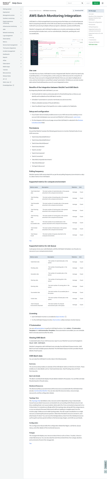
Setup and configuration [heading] (39, 112)
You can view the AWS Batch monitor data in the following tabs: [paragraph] (48, 359)
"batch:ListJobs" (37, 150)
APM (4, 29)
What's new (6, 82)
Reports (5, 57)
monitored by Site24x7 (40, 391)
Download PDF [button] (79, 10)
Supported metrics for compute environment (95, 30)
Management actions (8, 15)
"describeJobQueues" (38, 163)
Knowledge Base (7, 85)
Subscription (6, 63)
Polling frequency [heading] (36, 171)
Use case (91, 14)
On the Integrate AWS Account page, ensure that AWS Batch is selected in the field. (57, 121)
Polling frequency (93, 27)
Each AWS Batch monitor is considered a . (49, 317)
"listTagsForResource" (38, 166)
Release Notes (7, 76)
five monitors (57, 320)
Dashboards (6, 54)
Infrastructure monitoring (10, 26)
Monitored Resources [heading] (36, 386)
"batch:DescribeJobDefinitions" (41, 137)
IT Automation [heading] (35, 325)
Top (30, 241)
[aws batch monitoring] (57, 52)
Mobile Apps (6, 66)
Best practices (7, 73)
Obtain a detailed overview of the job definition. (46, 103)
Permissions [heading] (34, 128)
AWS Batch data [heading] (35, 356)
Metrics (5, 42)
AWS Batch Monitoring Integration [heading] (55, 16)
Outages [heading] (32, 433)
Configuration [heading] (33, 423)
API (4, 79)
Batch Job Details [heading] (34, 376)
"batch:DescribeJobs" (38, 146)
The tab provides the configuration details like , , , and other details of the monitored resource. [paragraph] (55, 427)
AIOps (4, 60)
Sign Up (96, 3)
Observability (6, 38)
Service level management (10, 45)
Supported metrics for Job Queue (96, 34)
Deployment (6, 12)
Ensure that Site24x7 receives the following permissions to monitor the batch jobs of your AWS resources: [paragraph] (55, 132)
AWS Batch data (93, 44)
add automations (39, 328)
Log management (8, 35)
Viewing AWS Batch (94, 42)
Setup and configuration (95, 22)
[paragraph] (56, 241)
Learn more (76, 117)
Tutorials (5, 69)
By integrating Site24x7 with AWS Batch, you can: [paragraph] (43, 90)
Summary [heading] (32, 364)
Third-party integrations (9, 48)
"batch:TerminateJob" (38, 153)
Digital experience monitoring (8, 22)
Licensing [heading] (33, 313)
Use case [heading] (32, 71)
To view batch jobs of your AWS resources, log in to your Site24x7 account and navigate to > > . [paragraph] (55, 342)
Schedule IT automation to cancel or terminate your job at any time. (52, 99)
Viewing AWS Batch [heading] (37, 338)
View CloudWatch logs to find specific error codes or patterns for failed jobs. (54, 106)
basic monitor (60, 317)
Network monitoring (8, 32)
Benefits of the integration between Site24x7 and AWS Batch (96, 18)
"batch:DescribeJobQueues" (40, 143)
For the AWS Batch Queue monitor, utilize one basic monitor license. (56, 320)
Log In (88, 3)
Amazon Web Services (35, 10)
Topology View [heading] (34, 398)
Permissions (92, 24)
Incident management (9, 51)
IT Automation (92, 39)
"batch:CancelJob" (37, 156)
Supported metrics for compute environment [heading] (47, 182)
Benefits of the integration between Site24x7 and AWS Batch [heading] (53, 87)
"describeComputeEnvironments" (42, 159)
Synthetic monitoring (8, 18)
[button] (82, 3)
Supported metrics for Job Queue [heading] (42, 246)
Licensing (91, 37)
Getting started (7, 9)
